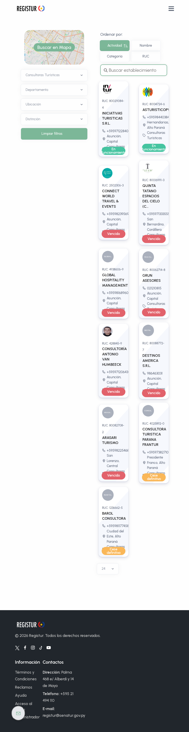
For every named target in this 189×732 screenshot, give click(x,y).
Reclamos (23, 687)
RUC (145, 56)
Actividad (114, 45)
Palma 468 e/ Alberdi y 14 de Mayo (58, 679)
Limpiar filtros (51, 134)
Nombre (146, 45)
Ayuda (21, 695)
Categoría (114, 56)
